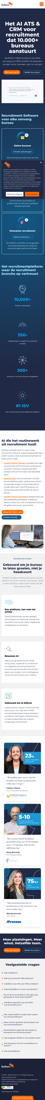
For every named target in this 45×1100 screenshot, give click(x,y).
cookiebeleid (17, 188)
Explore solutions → (23, 237)
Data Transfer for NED (9, 1077)
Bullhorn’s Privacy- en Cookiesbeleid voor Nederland (19, 1079)
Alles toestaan (32, 194)
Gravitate (15, 1091)
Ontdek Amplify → (11, 517)
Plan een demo (12, 72)
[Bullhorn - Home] (8, 1066)
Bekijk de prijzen (32, 72)
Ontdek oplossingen (22, 152)
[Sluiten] (41, 162)
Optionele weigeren (14, 194)
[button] (22, 973)
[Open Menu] (41, 4)
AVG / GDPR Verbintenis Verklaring (13, 1082)
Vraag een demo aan (12, 512)
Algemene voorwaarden (10, 1084)
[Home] (7, 5)
